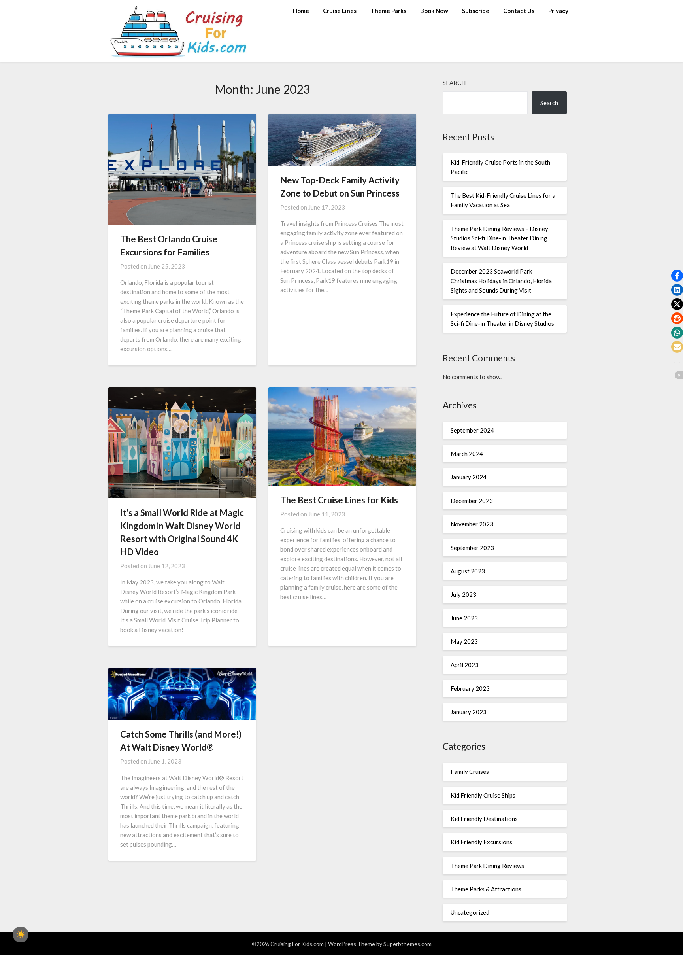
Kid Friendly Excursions (481, 841)
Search (454, 82)
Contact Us (518, 10)
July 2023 (463, 594)
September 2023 (472, 547)
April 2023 (465, 664)
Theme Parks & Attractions (486, 889)
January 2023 (469, 711)
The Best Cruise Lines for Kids (339, 500)
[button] (677, 276)
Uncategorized (470, 912)
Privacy (558, 10)
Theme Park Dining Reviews (487, 865)
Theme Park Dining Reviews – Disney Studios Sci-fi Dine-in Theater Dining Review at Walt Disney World (499, 238)
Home (301, 10)
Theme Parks (388, 10)
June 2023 (464, 618)
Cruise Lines (340, 10)
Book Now (434, 10)
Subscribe (475, 10)
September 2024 (472, 430)
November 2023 (472, 524)
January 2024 (469, 476)
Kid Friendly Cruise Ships (483, 795)
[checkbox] (20, 934)
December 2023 (472, 500)
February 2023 (470, 688)
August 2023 (468, 571)
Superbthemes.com (407, 943)
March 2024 (467, 453)
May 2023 (464, 641)
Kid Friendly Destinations (484, 818)
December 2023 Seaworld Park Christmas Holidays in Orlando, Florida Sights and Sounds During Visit (501, 281)
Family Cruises (470, 771)
